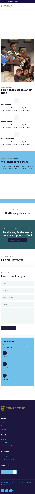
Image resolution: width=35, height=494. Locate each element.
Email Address (6, 368)
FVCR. (9, 485)
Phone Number (7, 379)
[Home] (13, 408)
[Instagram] (6, 490)
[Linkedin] (10, 490)
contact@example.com (10, 370)
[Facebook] (2, 490)
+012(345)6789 (7, 381)
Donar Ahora (7, 472)
